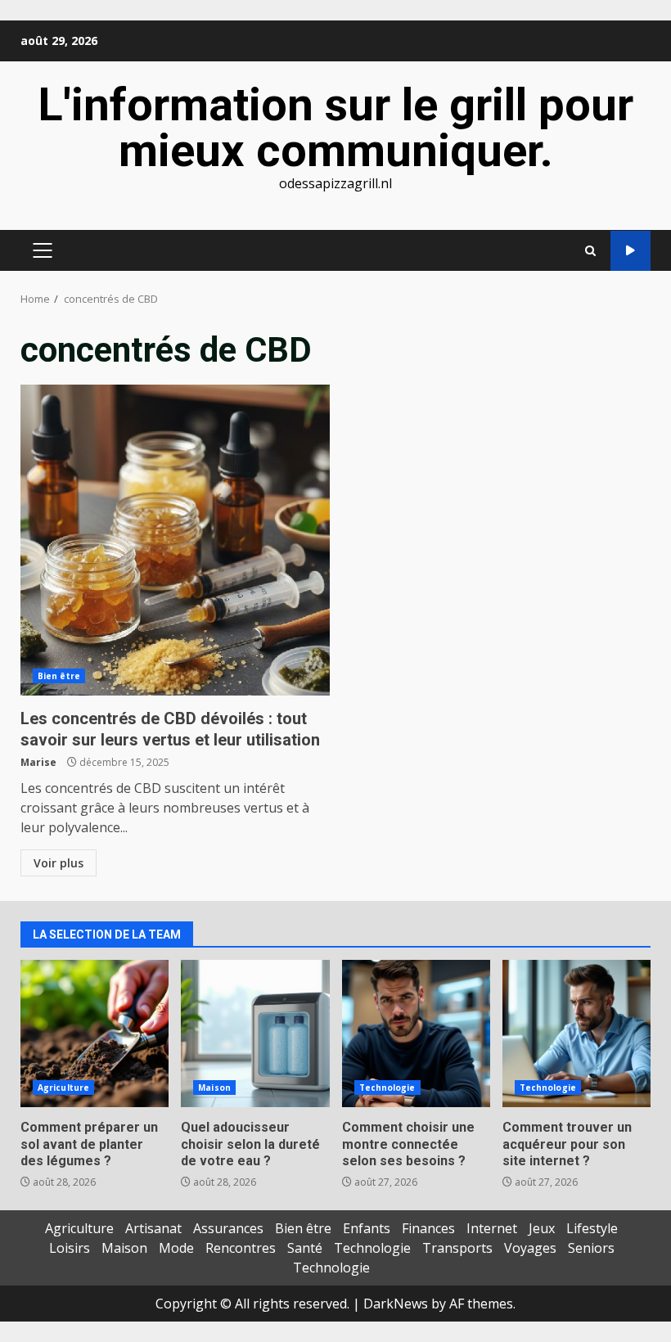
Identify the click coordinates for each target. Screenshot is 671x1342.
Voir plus (58, 863)
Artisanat (153, 1228)
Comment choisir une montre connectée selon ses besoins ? (416, 1033)
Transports (457, 1248)
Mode (176, 1248)
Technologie (387, 1087)
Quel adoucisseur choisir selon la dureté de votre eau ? (255, 1033)
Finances (428, 1228)
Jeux (542, 1228)
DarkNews (395, 1304)
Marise (38, 762)
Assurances (228, 1228)
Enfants (366, 1228)
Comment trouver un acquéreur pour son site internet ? (576, 1033)
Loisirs (69, 1248)
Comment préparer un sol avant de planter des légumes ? (94, 1033)
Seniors (591, 1248)
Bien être (59, 676)
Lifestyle (592, 1228)
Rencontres (240, 1248)
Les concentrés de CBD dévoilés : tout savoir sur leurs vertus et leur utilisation (175, 540)
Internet (491, 1228)
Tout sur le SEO (630, 251)
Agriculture (63, 1087)
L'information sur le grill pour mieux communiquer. (335, 128)
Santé (304, 1248)
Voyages (530, 1248)
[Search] (590, 251)
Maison (214, 1087)
